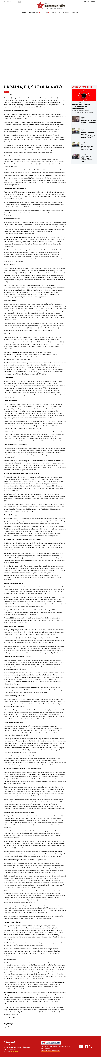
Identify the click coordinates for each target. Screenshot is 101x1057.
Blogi (6, 92)
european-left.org (46, 1048)
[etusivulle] (50, 5)
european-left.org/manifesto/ (50, 1050)
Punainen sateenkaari (86, 156)
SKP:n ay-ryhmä (82, 102)
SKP (82, 119)
